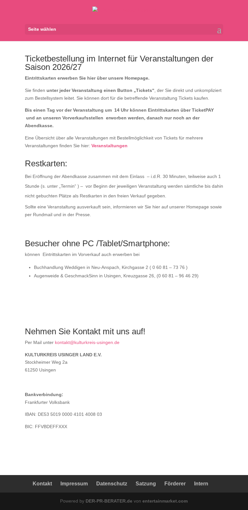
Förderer (175, 483)
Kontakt (42, 483)
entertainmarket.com (165, 501)
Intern (201, 483)
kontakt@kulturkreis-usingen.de (87, 342)
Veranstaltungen (109, 145)
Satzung (146, 483)
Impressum (74, 483)
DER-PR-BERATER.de (109, 501)
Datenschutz (111, 483)
